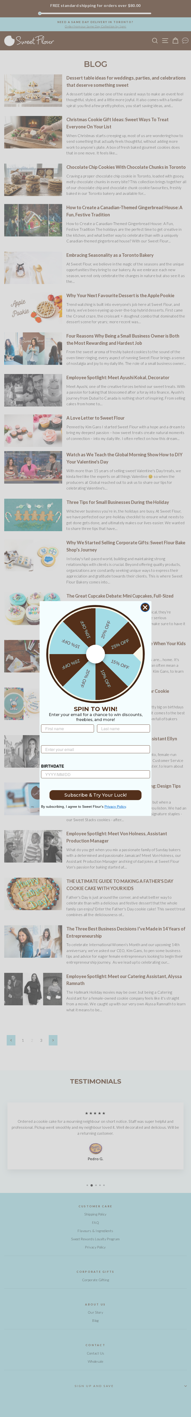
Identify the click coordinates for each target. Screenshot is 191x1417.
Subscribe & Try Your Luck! (95, 795)
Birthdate (52, 766)
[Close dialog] (145, 607)
